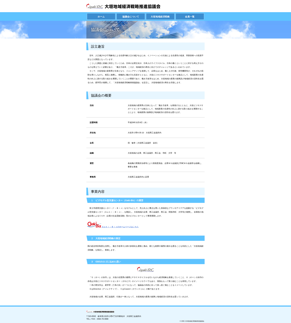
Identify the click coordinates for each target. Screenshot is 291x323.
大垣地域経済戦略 (160, 16)
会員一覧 (190, 16)
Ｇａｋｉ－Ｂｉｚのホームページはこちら (120, 227)
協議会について (130, 16)
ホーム (101, 16)
